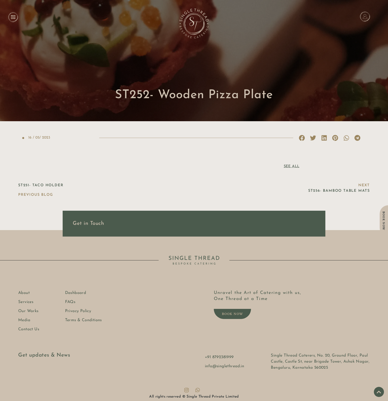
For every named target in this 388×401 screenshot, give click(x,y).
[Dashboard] (365, 17)
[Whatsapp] (198, 390)
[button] (301, 137)
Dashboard (364, 26)
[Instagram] (186, 390)
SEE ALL (291, 166)
